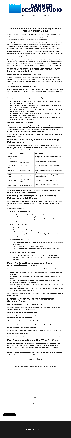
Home (23, 15)
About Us (46, 15)
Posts (34, 15)
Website (35, 403)
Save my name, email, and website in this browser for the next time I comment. (35, 411)
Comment (35, 369)
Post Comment (9, 415)
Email (35, 397)
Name (35, 391)
